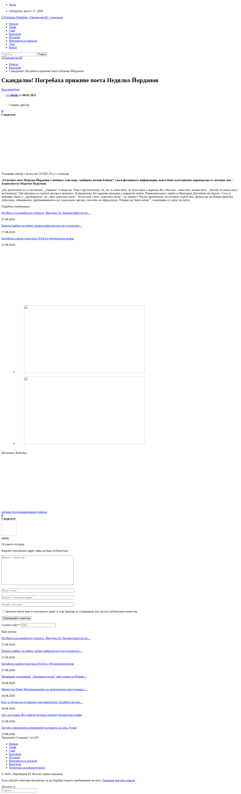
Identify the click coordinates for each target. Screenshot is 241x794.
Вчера (13, 47)
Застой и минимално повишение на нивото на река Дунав (39, 727)
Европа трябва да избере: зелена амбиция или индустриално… (42, 225)
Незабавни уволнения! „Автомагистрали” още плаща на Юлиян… (44, 676)
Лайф (12, 27)
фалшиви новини (36, 512)
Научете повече (125, 780)
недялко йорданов (13, 512)
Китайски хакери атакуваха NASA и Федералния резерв (38, 238)
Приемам (108, 780)
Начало (13, 23)
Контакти (15, 764)
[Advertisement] (114, 142)
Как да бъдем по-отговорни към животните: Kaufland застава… (42, 702)
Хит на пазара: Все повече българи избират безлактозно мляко (42, 714)
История (14, 37)
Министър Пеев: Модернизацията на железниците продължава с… (45, 689)
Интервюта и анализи (23, 40)
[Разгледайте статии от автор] (9, 534)
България (15, 34)
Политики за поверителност (27, 767)
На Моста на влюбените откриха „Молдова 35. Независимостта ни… (46, 212)
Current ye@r (11, 625)
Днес (12, 44)
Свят (12, 30)
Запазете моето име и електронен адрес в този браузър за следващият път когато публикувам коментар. (71, 611)
